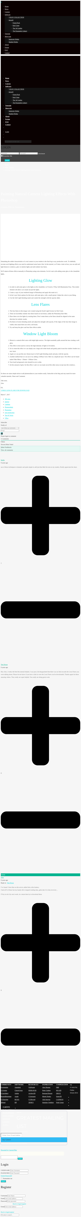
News (6, 9)
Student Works (13, 42)
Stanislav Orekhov (48, 1102)
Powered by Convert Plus (9, 1150)
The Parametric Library (20, 31)
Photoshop (8, 410)
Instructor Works (14, 39)
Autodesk (18, 1087)
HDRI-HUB (32, 1090)
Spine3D (59, 1096)
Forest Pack (16, 23)
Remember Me (7, 156)
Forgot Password (41, 153)
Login (7, 132)
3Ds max (7, 399)
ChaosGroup (19, 1090)
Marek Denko (46, 1096)
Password (4, 1201)
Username (4, 1196)
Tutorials (7, 34)
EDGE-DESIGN (8, 1116)
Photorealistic (9, 407)
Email (2, 1198)
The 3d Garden (17, 28)
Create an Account (6, 1193)
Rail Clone (16, 25)
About (7, 45)
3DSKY (31, 1102)
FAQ (6, 50)
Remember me (7, 1178)
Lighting (7, 404)
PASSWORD (5, 1173)
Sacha (3, 460)
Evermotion (4, 1087)
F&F (57, 1087)
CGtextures (32, 1096)
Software (7, 15)
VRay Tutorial (9, 167)
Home (7, 6)
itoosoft (11, 20)
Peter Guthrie (46, 1090)
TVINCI (5, 1125)
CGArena (4, 1090)
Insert (20, 1158)
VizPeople (31, 1087)
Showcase (8, 36)
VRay (6, 418)
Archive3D (31, 1093)
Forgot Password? (6, 1176)
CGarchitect (4, 1093)
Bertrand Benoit (47, 1093)
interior (7, 402)
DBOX (58, 1093)
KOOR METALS (8, 1113)
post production (9, 412)
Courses (7, 12)
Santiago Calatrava (9, 1110)
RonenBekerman (6, 1096)
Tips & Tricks (9, 415)
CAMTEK (6, 1122)
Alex (2, 877)
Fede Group (60, 1102)
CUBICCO (6, 1119)
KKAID (58, 1090)
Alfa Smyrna (46, 1099)
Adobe (17, 1093)
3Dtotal (3, 1102)
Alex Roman (46, 1087)
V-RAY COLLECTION (16, 17)
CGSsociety (4, 1099)
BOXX (17, 1099)
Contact (7, 53)
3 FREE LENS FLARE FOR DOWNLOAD (15, 390)
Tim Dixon (4, 664)
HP (16, 1102)
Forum (7, 47)
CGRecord (31, 1099)
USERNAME (5, 1170)
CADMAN (59, 1099)
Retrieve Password (6, 1209)
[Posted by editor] (40, 181)
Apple (16, 1096)
